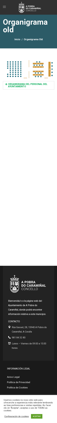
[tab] (28, 85)
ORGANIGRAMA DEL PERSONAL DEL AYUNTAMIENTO (27, 85)
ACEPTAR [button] (37, 416)
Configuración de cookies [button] (16, 416)
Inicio (17, 39)
